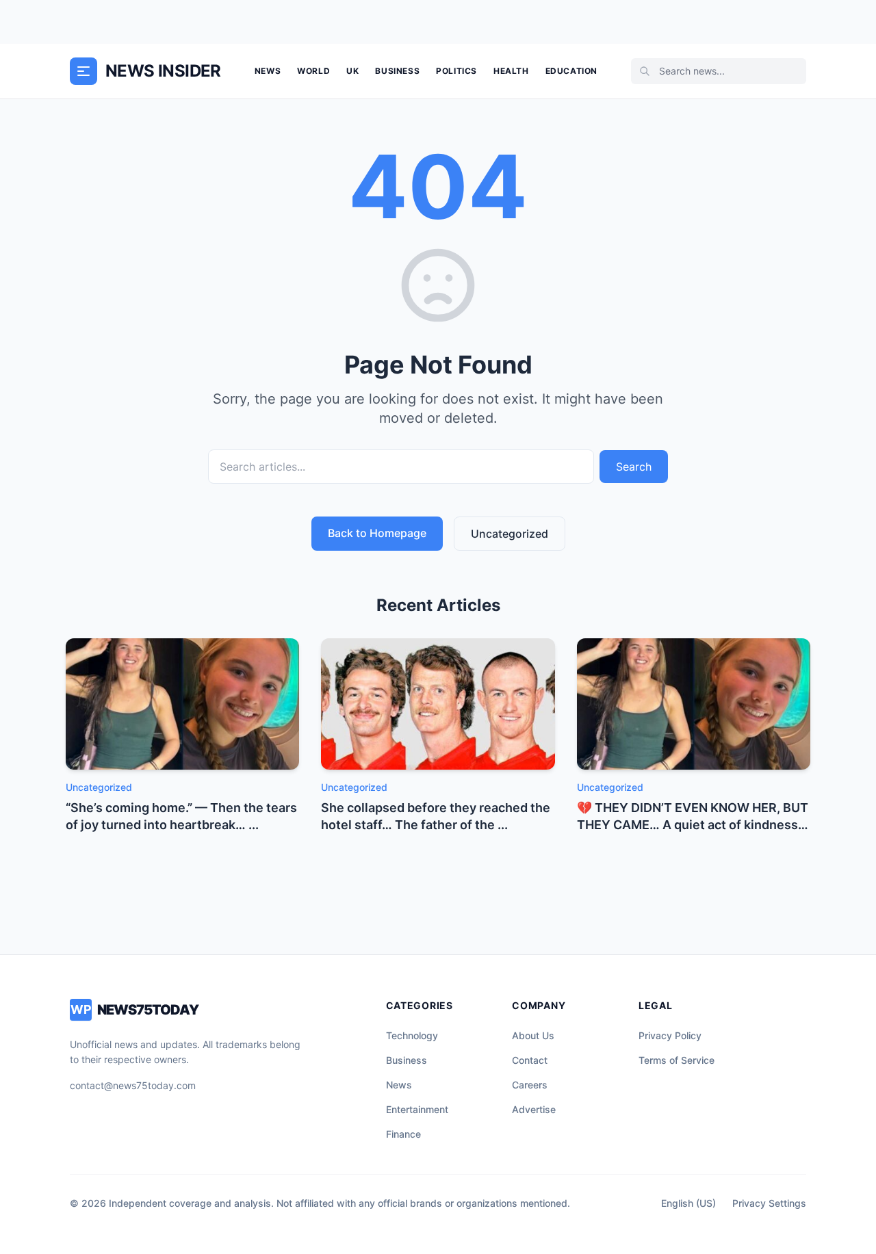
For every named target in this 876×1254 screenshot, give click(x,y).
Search (634, 466)
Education (571, 71)
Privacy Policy (670, 1035)
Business (397, 71)
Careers (530, 1084)
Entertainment (417, 1109)
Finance (403, 1134)
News (268, 71)
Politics (456, 71)
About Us (533, 1035)
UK (352, 71)
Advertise (534, 1109)
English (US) (688, 1203)
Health (511, 71)
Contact (530, 1060)
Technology (412, 1035)
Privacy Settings (769, 1203)
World (313, 71)
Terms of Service (676, 1060)
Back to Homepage (377, 533)
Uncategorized (509, 533)
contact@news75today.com (133, 1085)
